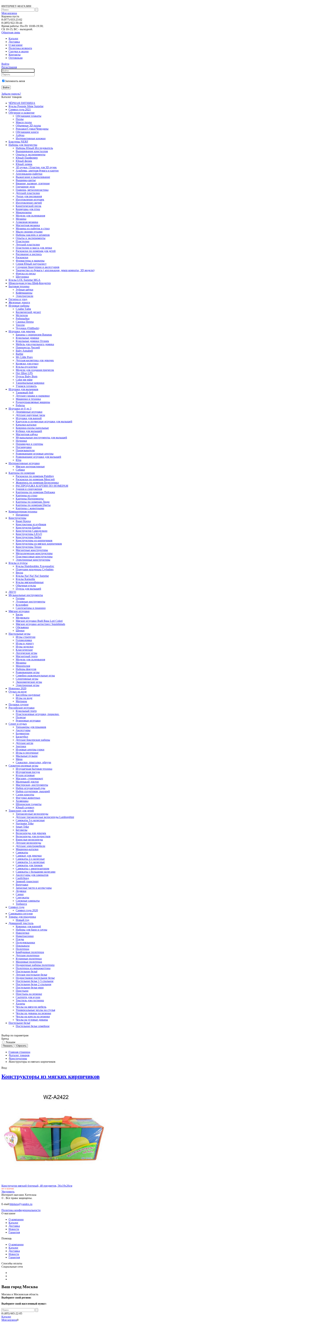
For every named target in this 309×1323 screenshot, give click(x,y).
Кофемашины (24, 292)
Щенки (20, 630)
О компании (16, 1219)
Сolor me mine (24, 379)
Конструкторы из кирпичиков (34, 540)
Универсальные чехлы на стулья (35, 1010)
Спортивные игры (27, 678)
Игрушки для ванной (29, 418)
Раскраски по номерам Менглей (35, 479)
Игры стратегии (25, 636)
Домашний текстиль (21, 923)
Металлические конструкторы (34, 553)
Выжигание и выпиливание (33, 177)
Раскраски (22, 257)
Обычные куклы (26, 585)
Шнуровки (22, 276)
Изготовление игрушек (30, 199)
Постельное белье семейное (33, 1026)
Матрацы (21, 701)
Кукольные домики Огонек (32, 341)
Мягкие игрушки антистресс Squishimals (40, 624)
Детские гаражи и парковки (33, 395)
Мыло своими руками (29, 231)
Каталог (13, 38)
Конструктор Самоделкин (31, 530)
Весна (19, 572)
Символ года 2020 (27, 910)
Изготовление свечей (29, 202)
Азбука (20, 135)
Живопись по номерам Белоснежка (37, 482)
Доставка (14, 41)
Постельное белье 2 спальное (33, 984)
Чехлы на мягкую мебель (31, 1006)
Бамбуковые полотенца (30, 952)
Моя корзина (9, 13)
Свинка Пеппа (25, 321)
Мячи (19, 759)
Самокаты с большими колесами (35, 871)
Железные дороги (19, 302)
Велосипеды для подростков (33, 836)
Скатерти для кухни (28, 997)
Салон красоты (25, 794)
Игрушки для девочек (22, 331)
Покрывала (23, 945)
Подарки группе (19, 704)
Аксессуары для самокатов (32, 874)
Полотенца (22, 948)
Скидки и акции (19, 51)
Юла (18, 460)
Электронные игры (27, 685)
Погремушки (24, 447)
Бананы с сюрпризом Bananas (34, 334)
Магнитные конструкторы (32, 550)
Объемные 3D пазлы (28, 125)
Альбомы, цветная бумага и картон (37, 170)
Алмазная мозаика (27, 222)
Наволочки (22, 932)
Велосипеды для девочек (31, 833)
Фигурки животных (28, 797)
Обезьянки (22, 627)
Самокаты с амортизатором (32, 868)
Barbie (19, 353)
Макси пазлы (24, 122)
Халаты (20, 1003)
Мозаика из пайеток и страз (33, 228)
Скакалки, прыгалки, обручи (33, 762)
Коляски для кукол (27, 363)
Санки (20, 894)
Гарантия (14, 1232)
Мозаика (21, 218)
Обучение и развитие (22, 112)
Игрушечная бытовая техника (34, 768)
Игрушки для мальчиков (23, 389)
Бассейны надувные (28, 694)
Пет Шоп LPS (24, 373)
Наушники (22, 514)
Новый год (22, 919)
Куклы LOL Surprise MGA (24, 279)
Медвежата (22, 617)
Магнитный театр (27, 656)
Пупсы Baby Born (26, 376)
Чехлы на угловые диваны (32, 1019)
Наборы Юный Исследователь (34, 148)
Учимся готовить (26, 386)
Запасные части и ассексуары (34, 887)
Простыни (22, 990)
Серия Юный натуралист (31, 263)
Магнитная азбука (27, 434)
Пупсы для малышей (28, 588)
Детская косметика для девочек (35, 360)
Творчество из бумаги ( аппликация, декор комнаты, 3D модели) (55, 270)
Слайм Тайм (23, 308)
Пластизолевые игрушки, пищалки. (37, 714)
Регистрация (9, 67)
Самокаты (22, 852)
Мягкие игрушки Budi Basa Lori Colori (39, 620)
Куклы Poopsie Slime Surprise (26, 106)
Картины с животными (30, 508)
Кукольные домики (27, 337)
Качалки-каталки (26, 424)
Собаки (20, 469)
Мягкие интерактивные (30, 466)
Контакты (15, 54)
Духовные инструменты (30, 601)
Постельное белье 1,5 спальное (34, 981)
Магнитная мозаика (28, 225)
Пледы (20, 939)
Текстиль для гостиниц (30, 1000)
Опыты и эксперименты (30, 154)
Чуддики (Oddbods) (27, 328)
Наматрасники (25, 936)
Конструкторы (17, 517)
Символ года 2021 (20, 109)
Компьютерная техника (23, 511)
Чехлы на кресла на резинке (33, 1016)
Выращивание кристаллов (32, 151)
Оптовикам (16, 57)
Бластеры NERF (18, 141)
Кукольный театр (26, 710)
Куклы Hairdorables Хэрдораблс (35, 566)
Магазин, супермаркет (29, 778)
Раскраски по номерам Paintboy (35, 476)
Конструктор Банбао (28, 527)
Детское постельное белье (31, 974)
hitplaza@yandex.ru (21, 1204)
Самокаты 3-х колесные (30, 820)
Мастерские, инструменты (32, 784)
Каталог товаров (19, 1055)
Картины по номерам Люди (33, 501)
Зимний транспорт (27, 881)
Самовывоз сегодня (21, 913)
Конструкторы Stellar (28, 537)
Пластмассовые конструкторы (34, 556)
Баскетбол (22, 736)
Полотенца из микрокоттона (33, 968)
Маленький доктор (27, 781)
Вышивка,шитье (26, 180)
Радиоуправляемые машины (33, 402)
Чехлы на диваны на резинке (33, 1013)
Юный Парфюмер (27, 157)
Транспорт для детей (21, 810)
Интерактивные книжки (31, 138)
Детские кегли (24, 743)
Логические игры (26, 653)
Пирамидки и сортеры (29, 443)
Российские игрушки (22, 707)
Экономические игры (29, 681)
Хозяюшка (22, 800)
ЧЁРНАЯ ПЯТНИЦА (22, 103)
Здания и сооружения (29, 488)
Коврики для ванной (28, 926)
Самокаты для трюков (29, 865)
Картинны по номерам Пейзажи (35, 492)
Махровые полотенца (29, 961)
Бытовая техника (19, 286)
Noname (10, 1042)
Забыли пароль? (11, 93)
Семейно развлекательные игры (35, 675)
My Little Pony (24, 357)
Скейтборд (22, 878)
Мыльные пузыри (27, 755)
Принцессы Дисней (28, 347)
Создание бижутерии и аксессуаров (37, 267)
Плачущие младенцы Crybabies (34, 569)
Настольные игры (19, 633)
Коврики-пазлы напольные (32, 427)
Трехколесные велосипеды (32, 813)
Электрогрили (24, 296)
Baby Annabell (24, 350)
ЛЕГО (12, 591)
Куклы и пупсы (18, 562)
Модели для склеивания (30, 215)
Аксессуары (23, 730)
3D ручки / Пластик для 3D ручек (36, 167)
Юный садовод (25, 807)
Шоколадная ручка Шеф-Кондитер (30, 283)
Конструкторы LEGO (29, 534)
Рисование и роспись (29, 254)
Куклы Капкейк (25, 579)
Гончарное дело (25, 186)
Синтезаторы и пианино (31, 608)
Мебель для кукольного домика (35, 344)
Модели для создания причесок (35, 369)
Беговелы (21, 829)
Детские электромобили (30, 846)
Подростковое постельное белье (35, 977)
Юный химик (24, 164)
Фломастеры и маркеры (30, 260)
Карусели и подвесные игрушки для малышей (44, 421)
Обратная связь (10, 32)
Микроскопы (24, 212)
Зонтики (21, 746)
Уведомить (7, 1191)
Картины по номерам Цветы (33, 505)
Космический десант (28, 312)
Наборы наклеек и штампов (33, 234)
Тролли (20, 324)
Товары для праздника (22, 916)
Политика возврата (20, 48)
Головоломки (24, 640)
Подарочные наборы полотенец (35, 965)
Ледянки (21, 891)
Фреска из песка (26, 273)
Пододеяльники (25, 942)
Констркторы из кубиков (31, 524)
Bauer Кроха (23, 521)
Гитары (20, 598)
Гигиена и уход (18, 299)
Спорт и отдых (18, 723)
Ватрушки (22, 884)
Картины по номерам (22, 472)
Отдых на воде (18, 691)
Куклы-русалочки (26, 366)
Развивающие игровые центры (34, 453)
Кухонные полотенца (29, 958)
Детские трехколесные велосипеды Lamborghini (45, 817)
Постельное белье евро (30, 987)
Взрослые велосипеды (29, 839)
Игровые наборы (19, 305)
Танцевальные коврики (30, 382)
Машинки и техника (28, 398)
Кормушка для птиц (28, 209)
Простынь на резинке (29, 993)
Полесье (21, 717)
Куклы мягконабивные (30, 582)
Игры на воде (24, 698)
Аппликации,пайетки (29, 173)
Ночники (21, 440)
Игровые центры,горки (30, 749)
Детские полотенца (27, 955)
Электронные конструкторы (33, 559)
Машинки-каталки (27, 849)
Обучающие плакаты (28, 115)
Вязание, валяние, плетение (33, 183)
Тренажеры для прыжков (31, 727)
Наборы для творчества (23, 144)
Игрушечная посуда (28, 772)
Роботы (20, 405)
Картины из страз (26, 495)
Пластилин (22, 241)
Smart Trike (22, 826)
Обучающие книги (27, 131)
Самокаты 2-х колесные (30, 858)
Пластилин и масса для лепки (34, 247)
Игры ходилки (24, 646)
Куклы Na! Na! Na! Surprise (32, 575)
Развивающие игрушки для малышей (38, 456)
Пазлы (20, 119)
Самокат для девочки (29, 855)
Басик (19, 614)
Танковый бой (24, 392)
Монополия (23, 665)
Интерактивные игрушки (24, 463)
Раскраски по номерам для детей (36, 250)
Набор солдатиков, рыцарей (33, 791)
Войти (5, 63)
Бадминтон (22, 733)
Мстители (22, 315)
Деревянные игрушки (29, 411)
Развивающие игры (28, 672)
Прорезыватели (25, 450)
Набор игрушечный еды (30, 788)
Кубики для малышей (29, 431)
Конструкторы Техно (28, 546)
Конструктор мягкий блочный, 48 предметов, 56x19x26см (36, 1185)
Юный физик (24, 160)
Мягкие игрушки (19, 611)
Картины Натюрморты (30, 498)
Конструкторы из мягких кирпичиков (39, 543)
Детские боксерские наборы (33, 739)
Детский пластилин (28, 193)
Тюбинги (21, 903)
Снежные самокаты (28, 900)
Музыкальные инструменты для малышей (41, 437)
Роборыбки (23, 318)
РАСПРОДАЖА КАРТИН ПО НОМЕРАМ (42, 485)
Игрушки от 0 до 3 (20, 408)
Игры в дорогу (25, 643)
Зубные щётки (24, 289)
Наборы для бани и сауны (31, 929)
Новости (14, 1229)
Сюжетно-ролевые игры (23, 765)
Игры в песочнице (27, 752)
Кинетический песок (28, 205)
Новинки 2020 (17, 688)
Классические (24, 649)
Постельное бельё (26, 971)
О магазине (16, 44)
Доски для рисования (29, 196)
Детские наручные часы (30, 415)
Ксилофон (22, 604)
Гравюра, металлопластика (32, 189)
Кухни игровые (25, 775)
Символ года (16, 907)
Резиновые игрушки (28, 720)
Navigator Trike (25, 823)
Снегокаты (22, 897)
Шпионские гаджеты (28, 804)
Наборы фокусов (26, 669)
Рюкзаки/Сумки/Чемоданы (32, 128)
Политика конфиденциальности (21, 1210)
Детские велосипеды (28, 842)
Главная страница (19, 1052)
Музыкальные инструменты (26, 595)
